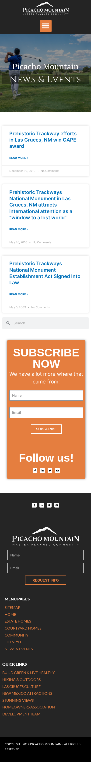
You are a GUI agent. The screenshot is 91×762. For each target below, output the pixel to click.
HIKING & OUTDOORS (21, 679)
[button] (46, 26)
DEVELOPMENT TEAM (21, 714)
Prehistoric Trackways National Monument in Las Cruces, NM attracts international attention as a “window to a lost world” (40, 204)
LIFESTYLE (13, 642)
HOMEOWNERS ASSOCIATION (28, 707)
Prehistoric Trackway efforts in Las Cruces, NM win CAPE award (43, 140)
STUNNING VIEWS (18, 700)
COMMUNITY (16, 635)
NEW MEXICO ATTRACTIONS (27, 693)
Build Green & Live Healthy (28, 672)
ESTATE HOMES (18, 621)
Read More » (18, 157)
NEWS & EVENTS (19, 649)
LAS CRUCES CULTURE (21, 686)
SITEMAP (12, 607)
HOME (10, 614)
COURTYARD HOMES (23, 628)
